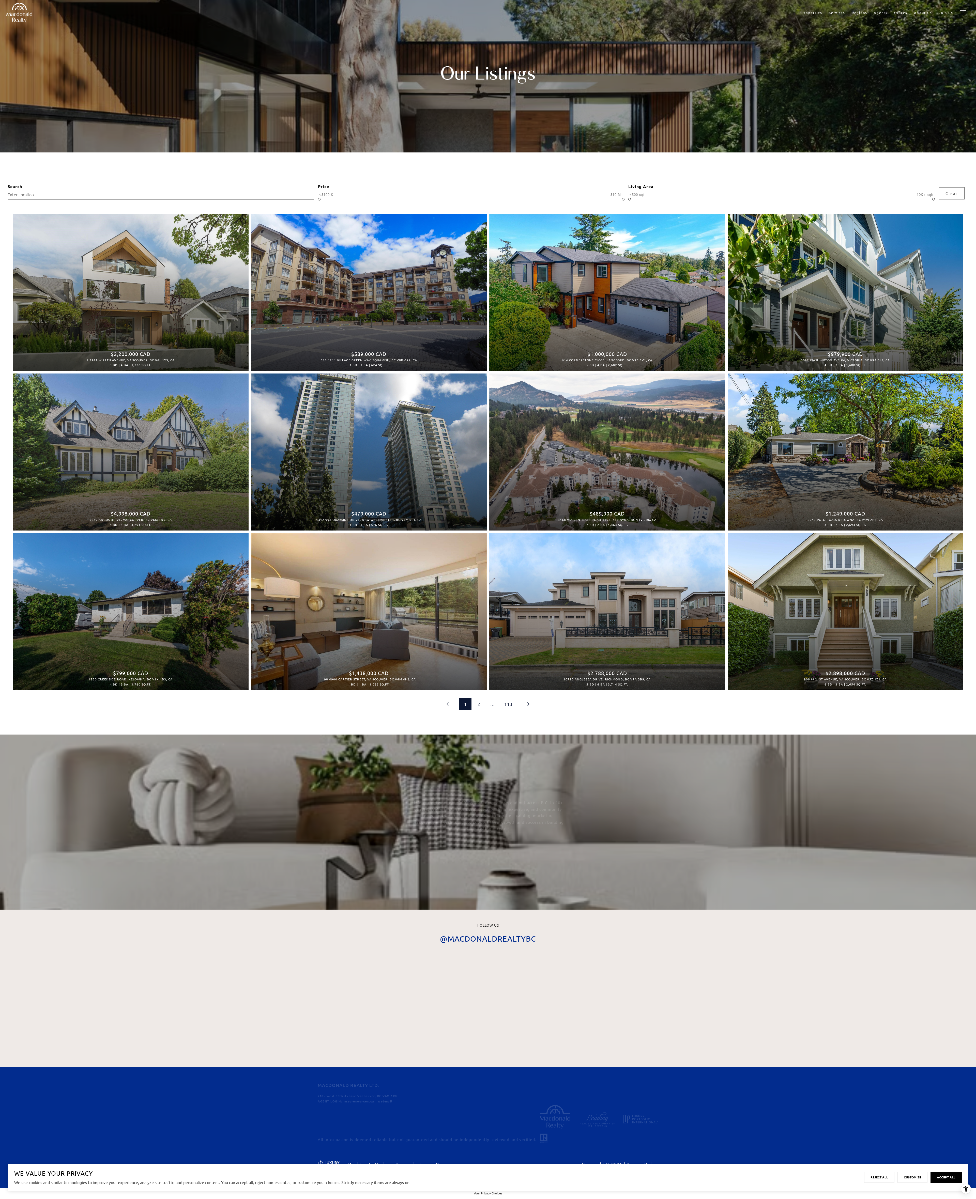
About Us (923, 12)
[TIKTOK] (381, 1118)
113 (508, 704)
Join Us (946, 12)
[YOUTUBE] (366, 1118)
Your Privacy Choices (488, 1193)
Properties (811, 12)
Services (837, 12)
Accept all (946, 1177)
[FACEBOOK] (321, 1118)
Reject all (879, 1177)
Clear (952, 193)
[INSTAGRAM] (336, 1118)
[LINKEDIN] (351, 1118)
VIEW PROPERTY (130, 290)
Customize (912, 1177)
